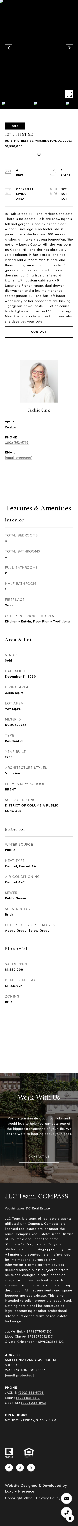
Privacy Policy (48, 1498)
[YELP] (31, 1468)
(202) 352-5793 (17, 442)
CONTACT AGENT (39, 470)
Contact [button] (39, 332)
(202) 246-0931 (33, 1403)
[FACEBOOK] (9, 1468)
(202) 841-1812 (28, 1398)
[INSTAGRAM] (20, 1468)
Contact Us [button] (39, 1156)
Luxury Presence (19, 1491)
